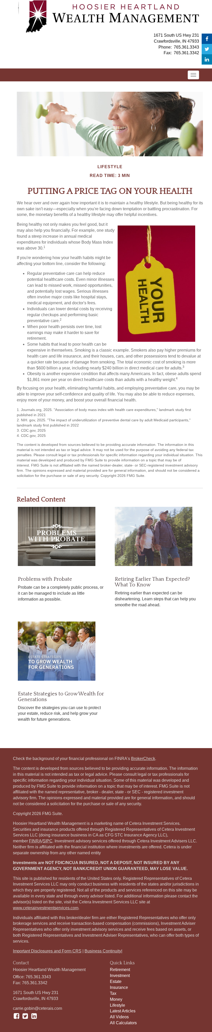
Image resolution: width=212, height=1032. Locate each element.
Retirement (120, 969)
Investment (120, 975)
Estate (116, 981)
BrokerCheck (143, 758)
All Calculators (123, 1023)
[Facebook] (207, 39)
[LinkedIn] (207, 59)
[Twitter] (207, 49)
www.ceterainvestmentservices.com (45, 908)
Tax (113, 993)
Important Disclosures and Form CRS (47, 951)
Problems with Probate (45, 579)
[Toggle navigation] (193, 75)
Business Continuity (103, 951)
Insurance (119, 987)
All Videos (119, 1017)
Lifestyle (117, 1005)
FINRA (35, 841)
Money (116, 999)
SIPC (47, 841)
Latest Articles (122, 1011)
